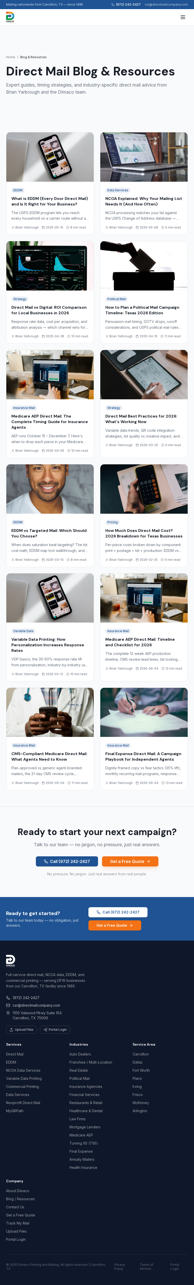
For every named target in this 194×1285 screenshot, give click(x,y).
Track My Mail (17, 1223)
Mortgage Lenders (85, 1127)
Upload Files (24, 1029)
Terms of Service (146, 1267)
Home (10, 57)
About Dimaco (17, 1191)
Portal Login (58, 1029)
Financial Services (84, 1094)
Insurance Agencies (85, 1086)
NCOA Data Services (23, 1070)
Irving (137, 1086)
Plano (137, 1078)
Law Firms (77, 1119)
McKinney (141, 1103)
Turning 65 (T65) (83, 1143)
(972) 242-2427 (128, 4)
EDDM (11, 1062)
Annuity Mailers (81, 1159)
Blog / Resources (20, 1199)
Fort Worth (141, 1070)
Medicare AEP (81, 1135)
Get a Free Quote (127, 861)
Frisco (138, 1094)
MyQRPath (14, 1111)
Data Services (17, 1094)
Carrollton (141, 1054)
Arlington (140, 1111)
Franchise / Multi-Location (90, 1062)
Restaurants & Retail (85, 1103)
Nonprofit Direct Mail (23, 1103)
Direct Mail (14, 1054)
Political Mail (79, 1078)
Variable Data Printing (24, 1078)
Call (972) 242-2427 (70, 861)
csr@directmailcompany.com (166, 4)
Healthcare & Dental (86, 1111)
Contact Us (15, 1207)
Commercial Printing (22, 1086)
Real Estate (78, 1070)
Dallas (137, 1062)
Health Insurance (83, 1167)
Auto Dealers (80, 1054)
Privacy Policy (119, 1267)
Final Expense (81, 1151)
